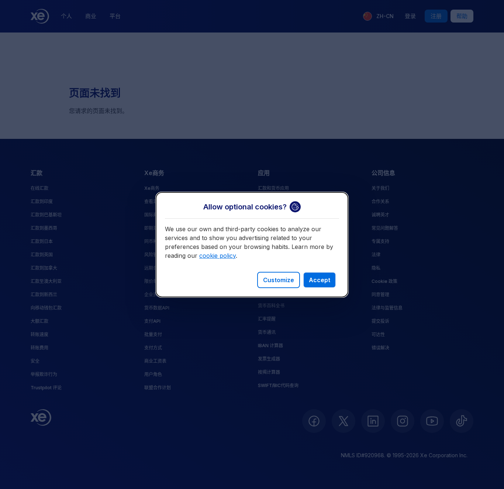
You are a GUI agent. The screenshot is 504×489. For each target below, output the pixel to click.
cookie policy (217, 255)
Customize (278, 280)
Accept (319, 280)
